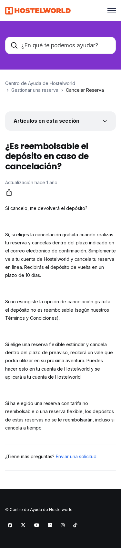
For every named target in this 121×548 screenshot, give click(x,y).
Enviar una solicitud (76, 456)
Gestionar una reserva (34, 90)
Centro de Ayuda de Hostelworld (40, 83)
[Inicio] (38, 10)
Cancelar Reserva (85, 90)
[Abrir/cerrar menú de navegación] (111, 10)
